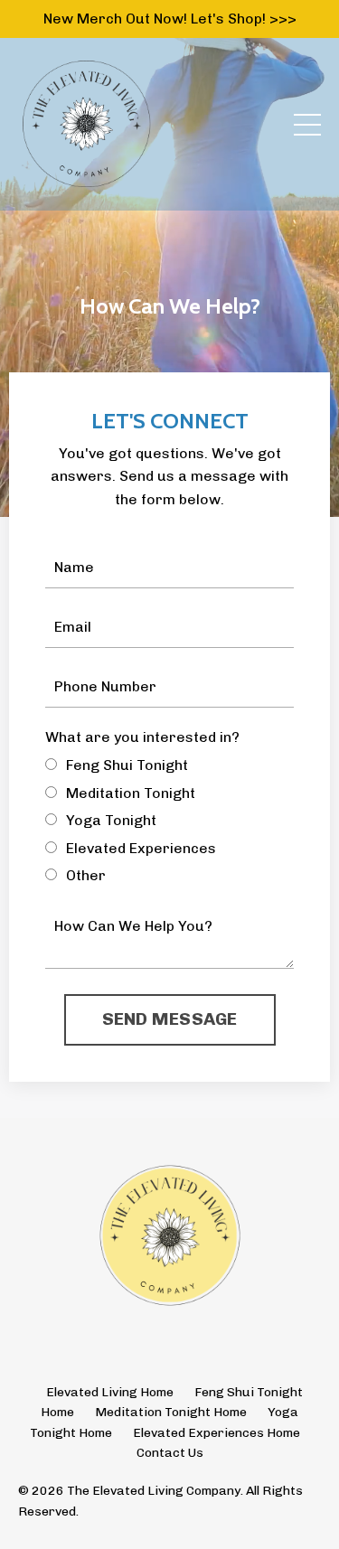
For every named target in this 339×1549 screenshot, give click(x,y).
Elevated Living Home (110, 1392)
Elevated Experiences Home (216, 1433)
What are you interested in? (142, 737)
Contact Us (170, 1452)
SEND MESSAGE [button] (170, 1019)
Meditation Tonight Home (171, 1412)
